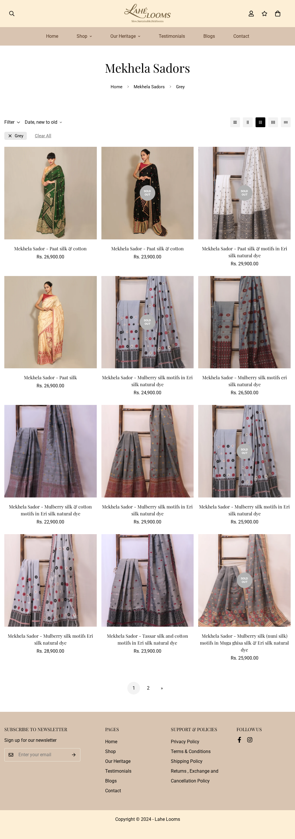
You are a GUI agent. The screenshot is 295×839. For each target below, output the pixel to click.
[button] (277, 13)
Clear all (43, 136)
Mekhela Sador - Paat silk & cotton (50, 248)
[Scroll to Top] (283, 807)
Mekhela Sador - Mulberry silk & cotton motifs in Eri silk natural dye (50, 510)
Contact (241, 36)
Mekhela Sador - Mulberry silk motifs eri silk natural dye (244, 380)
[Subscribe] (73, 754)
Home (52, 36)
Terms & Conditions (191, 751)
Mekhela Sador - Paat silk (50, 377)
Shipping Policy (187, 761)
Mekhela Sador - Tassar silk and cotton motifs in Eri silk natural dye (147, 639)
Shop (82, 36)
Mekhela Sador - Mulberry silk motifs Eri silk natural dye (50, 639)
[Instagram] (250, 740)
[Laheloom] (147, 13)
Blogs (209, 36)
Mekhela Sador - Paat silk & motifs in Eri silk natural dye (244, 251)
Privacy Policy (185, 741)
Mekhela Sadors (149, 86)
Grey (19, 136)
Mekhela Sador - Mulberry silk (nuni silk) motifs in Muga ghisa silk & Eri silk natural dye (244, 643)
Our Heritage (123, 36)
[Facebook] (239, 740)
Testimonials (172, 36)
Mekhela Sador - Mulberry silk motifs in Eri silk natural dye (147, 380)
